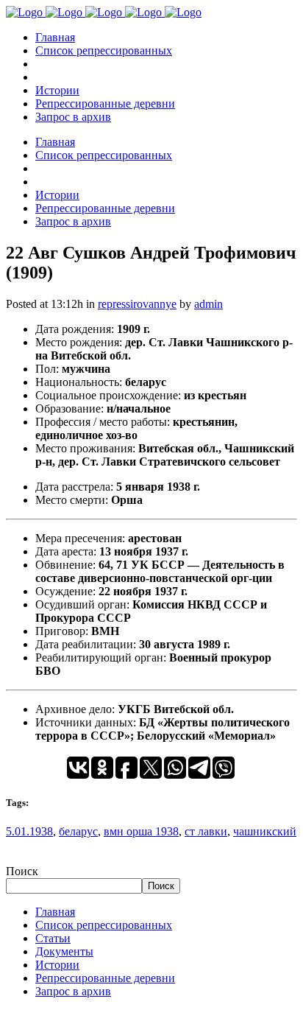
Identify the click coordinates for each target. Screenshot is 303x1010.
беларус (78, 831)
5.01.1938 (29, 831)
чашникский (264, 831)
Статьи (53, 938)
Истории (57, 964)
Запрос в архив (73, 991)
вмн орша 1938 (141, 831)
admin (208, 304)
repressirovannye (137, 304)
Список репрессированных (103, 925)
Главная (55, 911)
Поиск (22, 871)
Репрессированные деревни (105, 978)
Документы (64, 951)
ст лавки (206, 831)
